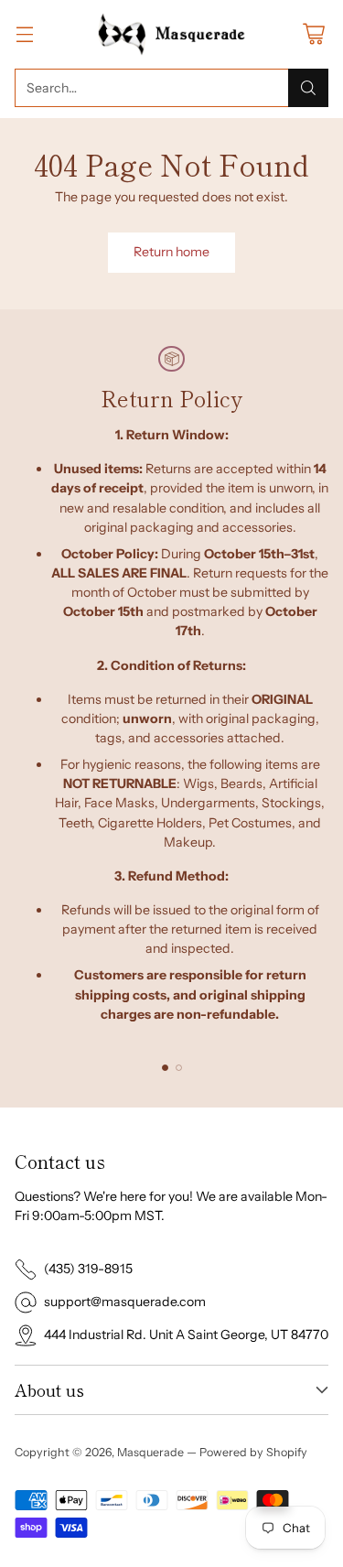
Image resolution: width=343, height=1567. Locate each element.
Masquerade (150, 1452)
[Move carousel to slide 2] (179, 1067)
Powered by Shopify (253, 1452)
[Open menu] (24, 34)
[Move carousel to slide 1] (165, 1067)
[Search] (308, 88)
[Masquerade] (171, 34)
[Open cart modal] (313, 34)
